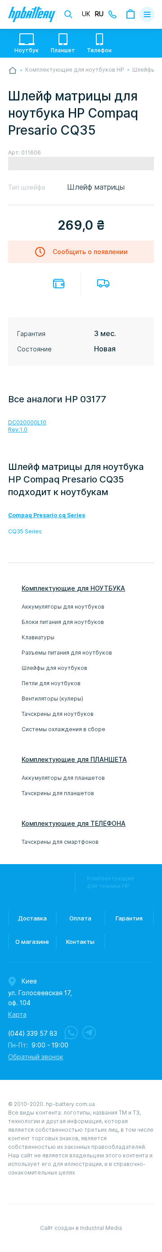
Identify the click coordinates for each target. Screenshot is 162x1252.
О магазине (32, 941)
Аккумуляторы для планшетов (63, 777)
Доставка (103, 283)
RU (99, 14)
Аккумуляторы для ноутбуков (63, 606)
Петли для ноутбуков (51, 683)
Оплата (59, 283)
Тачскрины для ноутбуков (58, 713)
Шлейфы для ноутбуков (54, 668)
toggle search (68, 14)
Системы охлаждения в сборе (63, 729)
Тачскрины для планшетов (58, 793)
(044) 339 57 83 (32, 1033)
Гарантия (129, 918)
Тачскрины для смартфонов (60, 841)
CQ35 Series (25, 531)
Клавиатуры (38, 637)
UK (86, 14)
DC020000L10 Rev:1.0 (27, 426)
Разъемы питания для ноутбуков (67, 652)
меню (147, 14)
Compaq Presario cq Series (46, 515)
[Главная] (12, 70)
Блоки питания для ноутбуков (63, 622)
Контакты (80, 941)
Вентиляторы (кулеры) (52, 698)
